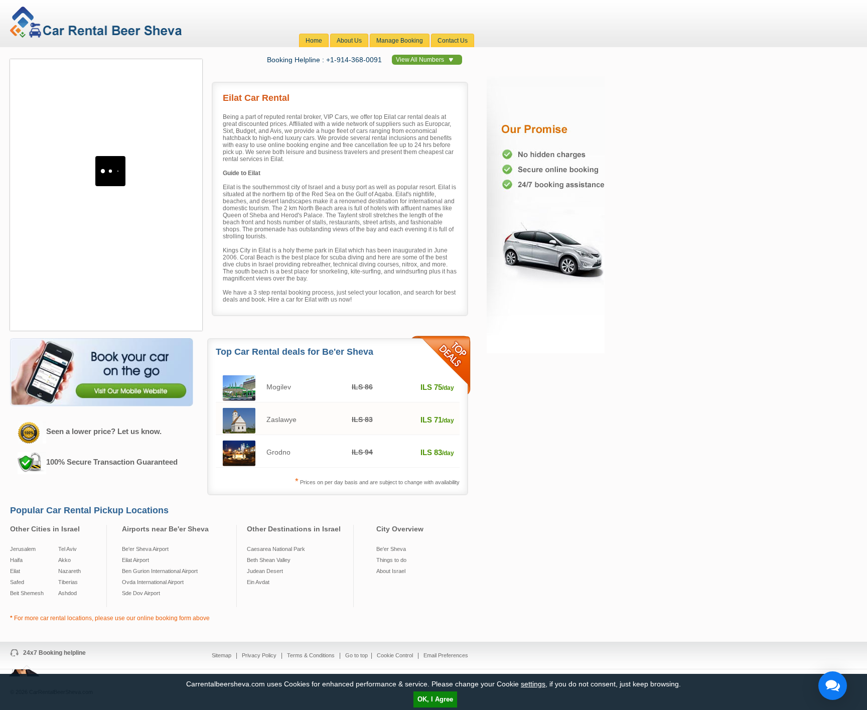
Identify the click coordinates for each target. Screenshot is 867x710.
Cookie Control (395, 655)
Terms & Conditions (311, 655)
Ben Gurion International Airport (160, 571)
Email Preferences (445, 655)
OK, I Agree (435, 699)
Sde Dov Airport (141, 593)
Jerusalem (23, 549)
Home (314, 40)
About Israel (390, 571)
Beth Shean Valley (269, 560)
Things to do (391, 560)
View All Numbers (420, 59)
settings (533, 684)
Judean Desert (265, 571)
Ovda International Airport (153, 582)
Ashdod (67, 593)
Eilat (15, 571)
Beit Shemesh (27, 593)
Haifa (16, 560)
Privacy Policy (260, 655)
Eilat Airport (135, 560)
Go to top (356, 655)
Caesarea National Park (276, 549)
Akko (64, 560)
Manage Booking (399, 40)
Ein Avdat (258, 582)
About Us (349, 40)
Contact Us (453, 40)
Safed (17, 582)
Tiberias (68, 582)
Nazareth (69, 571)
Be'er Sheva (391, 549)
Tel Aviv (67, 549)
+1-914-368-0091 (354, 60)
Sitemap (222, 655)
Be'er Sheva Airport (145, 549)
